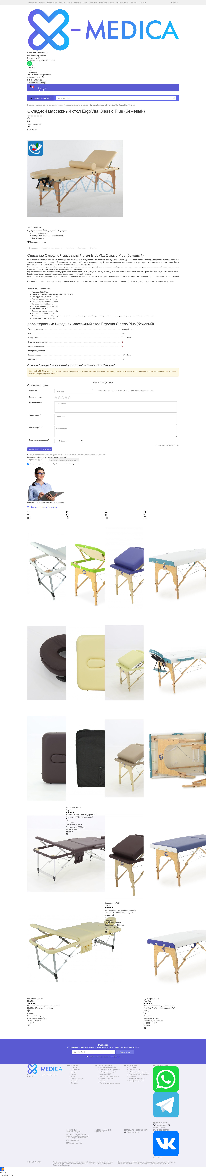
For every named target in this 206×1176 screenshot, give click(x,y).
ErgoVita (40, 238)
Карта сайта (157, 1157)
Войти (175, 2)
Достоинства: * (35, 402)
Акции (73, 1076)
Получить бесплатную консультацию (64, 460)
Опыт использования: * (39, 440)
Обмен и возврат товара (138, 1072)
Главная (74, 1067)
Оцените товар (35, 397)
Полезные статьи (77, 1078)
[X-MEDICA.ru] (103, 29)
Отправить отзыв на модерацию (40, 449)
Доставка (132, 1067)
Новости (74, 1074)
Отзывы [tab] (93, 248)
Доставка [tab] (82, 248)
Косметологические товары (110, 1083)
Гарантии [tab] (70, 248)
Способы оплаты (135, 1069)
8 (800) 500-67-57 (34, 77)
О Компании (75, 1069)
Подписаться (125, 1052)
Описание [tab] (33, 248)
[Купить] (28, 1026)
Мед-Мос (30, 1001)
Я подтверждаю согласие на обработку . (54, 464)
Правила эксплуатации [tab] (52, 248)
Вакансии (74, 1081)
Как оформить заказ (136, 1081)
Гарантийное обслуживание (139, 1074)
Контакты (74, 1083)
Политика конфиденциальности (136, 1077)
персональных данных (69, 464)
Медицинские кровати (108, 1067)
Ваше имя (33, 390)
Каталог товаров (40, 98)
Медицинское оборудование (110, 1069)
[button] (32, 2)
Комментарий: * (35, 427)
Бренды (73, 1072)
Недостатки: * (35, 415)
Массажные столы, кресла (109, 1076)
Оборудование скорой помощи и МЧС (108, 1073)
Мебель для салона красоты (107, 1079)
